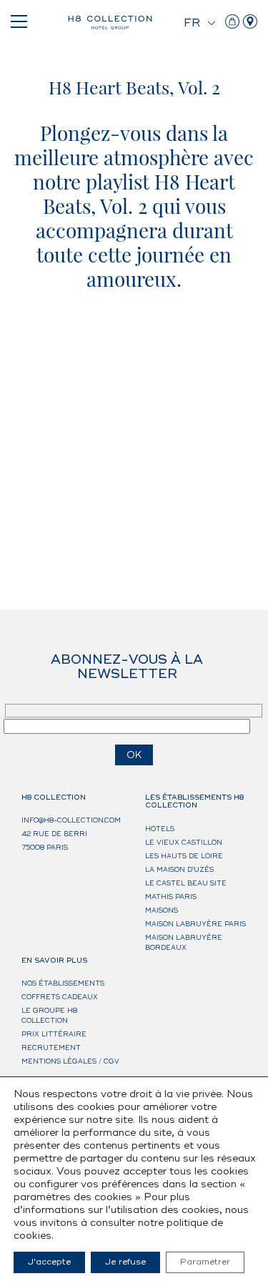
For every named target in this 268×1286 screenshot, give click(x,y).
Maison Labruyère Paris (195, 924)
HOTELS (159, 829)
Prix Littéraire (53, 1035)
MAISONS (161, 911)
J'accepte (49, 1262)
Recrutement (51, 1048)
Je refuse (125, 1262)
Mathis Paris (171, 897)
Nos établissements (62, 984)
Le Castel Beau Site (186, 884)
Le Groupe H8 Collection (49, 1016)
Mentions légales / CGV (70, 1062)
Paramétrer (205, 1262)
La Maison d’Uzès (179, 870)
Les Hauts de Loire (184, 856)
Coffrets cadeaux (59, 997)
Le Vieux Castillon (183, 843)
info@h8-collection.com (71, 821)
